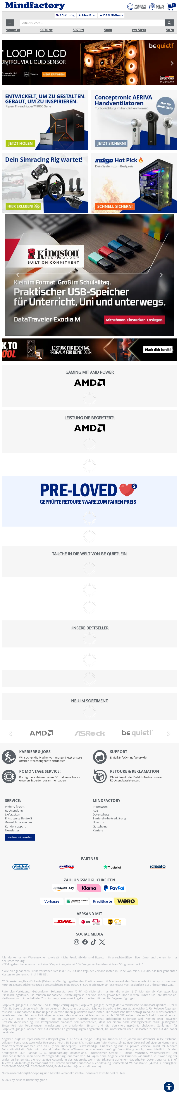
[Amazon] (64, 888)
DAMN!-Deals (112, 15)
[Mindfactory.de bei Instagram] (76, 942)
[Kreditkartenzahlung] (102, 901)
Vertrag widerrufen (20, 837)
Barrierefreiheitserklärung (109, 818)
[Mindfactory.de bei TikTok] (93, 942)
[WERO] (126, 901)
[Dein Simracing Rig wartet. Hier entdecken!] (45, 183)
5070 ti (78, 30)
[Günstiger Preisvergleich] (67, 867)
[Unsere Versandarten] (89, 921)
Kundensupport (15, 826)
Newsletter (12, 830)
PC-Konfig (66, 15)
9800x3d (13, 30)
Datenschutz (101, 814)
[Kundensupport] (137, 6)
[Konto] (156, 6)
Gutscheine (100, 826)
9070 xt (46, 30)
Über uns (99, 822)
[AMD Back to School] (89, 349)
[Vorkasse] (52, 901)
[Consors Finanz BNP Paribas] (77, 901)
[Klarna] (89, 888)
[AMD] (89, 383)
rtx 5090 (139, 30)
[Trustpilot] (112, 867)
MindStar (88, 15)
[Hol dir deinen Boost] (134, 183)
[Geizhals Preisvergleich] (21, 867)
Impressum (100, 807)
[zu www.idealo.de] (157, 867)
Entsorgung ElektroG (18, 818)
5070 (170, 30)
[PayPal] (114, 888)
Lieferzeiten (12, 814)
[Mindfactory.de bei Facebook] (85, 942)
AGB (95, 810)
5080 (108, 30)
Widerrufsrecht (14, 807)
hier (122, 1073)
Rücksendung (14, 810)
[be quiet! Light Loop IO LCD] (89, 62)
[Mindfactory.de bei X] (102, 942)
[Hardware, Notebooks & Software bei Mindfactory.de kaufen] (51, 6)
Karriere (98, 830)
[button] (10, 22)
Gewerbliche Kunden (18, 822)
